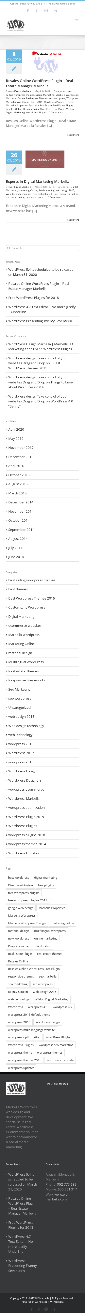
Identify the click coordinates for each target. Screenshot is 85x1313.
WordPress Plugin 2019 (29, 102)
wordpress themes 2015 (24, 1060)
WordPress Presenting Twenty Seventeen (40, 321)
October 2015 (19, 475)
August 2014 (18, 538)
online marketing (35, 197)
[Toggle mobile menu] (77, 21)
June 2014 (16, 557)
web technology (41, 194)
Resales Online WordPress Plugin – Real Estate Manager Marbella (22, 1206)
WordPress (41, 1301)
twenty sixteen (18, 992)
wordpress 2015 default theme (29, 1014)
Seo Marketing (47, 190)
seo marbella (48, 976)
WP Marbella (57, 1301)
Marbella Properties (17, 105)
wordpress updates (21, 1068)
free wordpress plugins (23, 893)
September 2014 (21, 529)
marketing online (15, 197)
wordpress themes (49, 1052)
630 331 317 (67, 1189)
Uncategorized (19, 707)
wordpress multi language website (31, 1030)
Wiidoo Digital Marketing (51, 999)
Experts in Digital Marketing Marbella (37, 181)
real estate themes (49, 954)
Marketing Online (15, 98)
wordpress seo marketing (56, 1045)
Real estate (43, 946)
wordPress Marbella (20, 91)
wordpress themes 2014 (27, 844)
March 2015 (17, 493)
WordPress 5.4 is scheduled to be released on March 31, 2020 (22, 1182)
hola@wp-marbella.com (62, 3)
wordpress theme (20, 1052)
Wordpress (15, 1007)
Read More (73, 134)
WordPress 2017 (21, 753)
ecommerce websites (25, 625)
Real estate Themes (37, 98)
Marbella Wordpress (67, 94)
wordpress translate (60, 1060)
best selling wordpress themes (31, 580)
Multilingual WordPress (26, 662)
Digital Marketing (44, 94)
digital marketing (69, 194)
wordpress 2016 (20, 744)
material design (20, 653)
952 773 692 (66, 1184)
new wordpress (18, 938)
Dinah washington (20, 885)
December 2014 (20, 502)
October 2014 (19, 520)
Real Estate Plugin (63, 105)
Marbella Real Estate (40, 105)
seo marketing (17, 984)
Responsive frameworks (26, 680)
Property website (19, 946)
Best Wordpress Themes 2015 (31, 598)
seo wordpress (57, 98)
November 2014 (21, 511)
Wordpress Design (22, 771)
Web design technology (18, 194)
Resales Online (14, 109)
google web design (20, 908)
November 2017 (21, 447)
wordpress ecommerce (26, 789)
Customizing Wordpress (26, 607)
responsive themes (21, 976)
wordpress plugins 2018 (26, 835)
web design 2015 (65, 190)
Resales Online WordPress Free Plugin (44, 109)
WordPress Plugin (35, 112)
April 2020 (16, 429)
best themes (18, 589)
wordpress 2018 (20, 762)
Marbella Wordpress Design (27, 923)
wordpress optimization (26, 807)
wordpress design (48, 1022)
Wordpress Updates (23, 853)
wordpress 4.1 (38, 1007)
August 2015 (18, 484)
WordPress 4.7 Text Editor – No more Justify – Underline (20, 1244)
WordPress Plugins (57, 349)
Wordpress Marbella (24, 798)
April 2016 (16, 466)
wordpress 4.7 (62, 1007)
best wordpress (18, 877)
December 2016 (20, 456)
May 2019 (16, 438)
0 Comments (56, 112)
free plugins (46, 885)
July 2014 (15, 548)
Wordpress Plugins (54, 102)
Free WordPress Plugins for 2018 (33, 297)
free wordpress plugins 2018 (27, 900)
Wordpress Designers (25, 780)
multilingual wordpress (50, 931)
